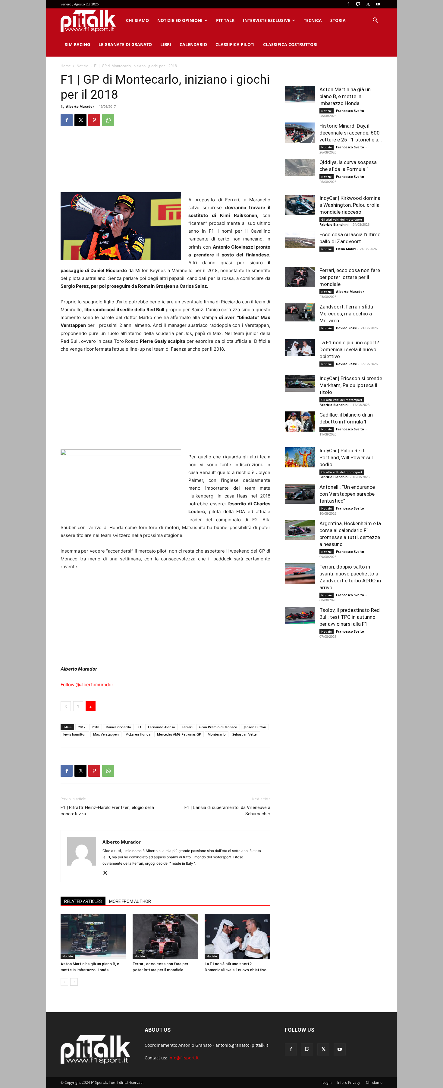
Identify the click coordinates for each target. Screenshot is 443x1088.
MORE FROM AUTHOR (130, 901)
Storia (338, 20)
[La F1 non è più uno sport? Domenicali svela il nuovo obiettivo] (237, 936)
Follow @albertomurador (87, 684)
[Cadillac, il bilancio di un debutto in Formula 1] (300, 421)
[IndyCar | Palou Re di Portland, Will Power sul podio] (300, 457)
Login (326, 1082)
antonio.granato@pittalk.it (241, 1045)
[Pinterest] (94, 120)
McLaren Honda (137, 734)
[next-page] (74, 982)
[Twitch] (358, 4)
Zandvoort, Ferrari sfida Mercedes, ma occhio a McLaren (346, 314)
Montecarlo (217, 734)
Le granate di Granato (125, 44)
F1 (139, 727)
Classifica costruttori (290, 44)
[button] (375, 21)
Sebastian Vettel (244, 734)
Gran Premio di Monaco (218, 727)
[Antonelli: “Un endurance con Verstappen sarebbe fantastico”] (300, 494)
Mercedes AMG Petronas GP (179, 734)
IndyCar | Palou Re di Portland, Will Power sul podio (346, 457)
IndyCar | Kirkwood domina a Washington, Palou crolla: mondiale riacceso (350, 205)
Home (66, 65)
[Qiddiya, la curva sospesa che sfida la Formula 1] (300, 167)
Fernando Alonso (161, 727)
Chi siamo (137, 20)
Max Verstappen (106, 734)
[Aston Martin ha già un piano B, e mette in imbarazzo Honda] (93, 936)
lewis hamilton (74, 734)
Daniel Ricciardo (118, 727)
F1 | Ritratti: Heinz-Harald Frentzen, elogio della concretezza (107, 811)
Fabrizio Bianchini (333, 224)
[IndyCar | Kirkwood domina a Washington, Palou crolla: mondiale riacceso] (300, 205)
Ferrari (187, 727)
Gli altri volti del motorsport (341, 219)
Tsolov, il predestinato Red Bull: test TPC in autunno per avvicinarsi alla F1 (349, 617)
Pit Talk (225, 20)
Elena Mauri (346, 248)
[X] (367, 4)
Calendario (193, 44)
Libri (165, 44)
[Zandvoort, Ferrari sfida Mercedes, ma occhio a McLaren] (300, 312)
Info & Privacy (348, 1082)
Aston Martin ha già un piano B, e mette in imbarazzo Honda (345, 96)
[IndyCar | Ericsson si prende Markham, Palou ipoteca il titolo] (300, 383)
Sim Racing (77, 44)
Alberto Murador (80, 106)
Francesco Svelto (350, 110)
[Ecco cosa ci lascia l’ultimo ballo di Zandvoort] (300, 239)
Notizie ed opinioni (180, 20)
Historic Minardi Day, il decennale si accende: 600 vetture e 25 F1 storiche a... (350, 133)
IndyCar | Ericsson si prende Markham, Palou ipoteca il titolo (350, 385)
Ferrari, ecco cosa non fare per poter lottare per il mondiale (349, 277)
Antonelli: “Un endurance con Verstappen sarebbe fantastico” (347, 494)
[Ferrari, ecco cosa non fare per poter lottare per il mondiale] (165, 936)
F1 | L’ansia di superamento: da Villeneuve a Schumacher (227, 811)
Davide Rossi (346, 328)
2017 (81, 727)
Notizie (82, 65)
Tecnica (313, 20)
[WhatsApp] (108, 120)
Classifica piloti (235, 44)
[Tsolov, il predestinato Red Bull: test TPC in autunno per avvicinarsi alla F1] (300, 615)
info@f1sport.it (183, 1058)
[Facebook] (348, 4)
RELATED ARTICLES (83, 901)
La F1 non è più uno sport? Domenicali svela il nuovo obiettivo (349, 349)
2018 (95, 727)
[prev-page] (64, 982)
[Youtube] (377, 4)
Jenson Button (255, 727)
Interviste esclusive (266, 20)
